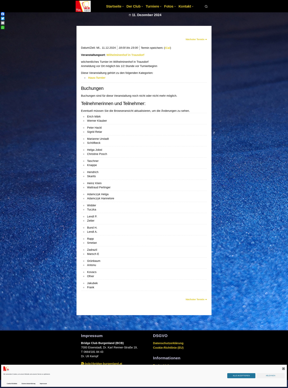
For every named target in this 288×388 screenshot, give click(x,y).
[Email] (2, 23)
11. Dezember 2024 (146, 15)
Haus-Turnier (96, 77)
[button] (283, 369)
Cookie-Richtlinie (12, 383)
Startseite (113, 6)
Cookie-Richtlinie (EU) (168, 347)
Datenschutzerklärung (28, 383)
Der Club (133, 6)
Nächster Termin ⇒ (196, 39)
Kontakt (185, 6)
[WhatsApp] (2, 27)
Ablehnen (270, 376)
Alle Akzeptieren (241, 376)
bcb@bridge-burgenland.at (104, 363)
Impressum (43, 383)
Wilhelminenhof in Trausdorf (125, 54)
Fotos (168, 6)
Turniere (152, 6)
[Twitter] (2, 18)
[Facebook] (2, 14)
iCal (167, 47)
